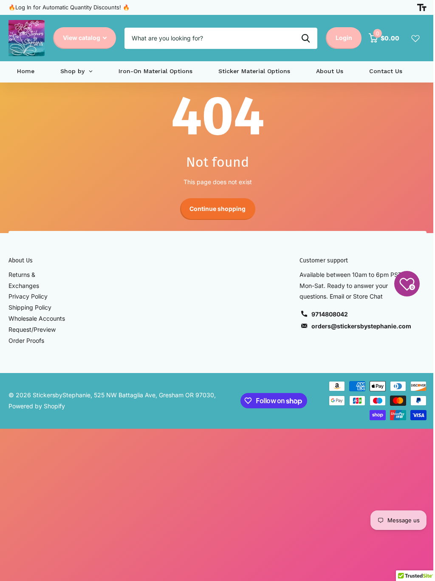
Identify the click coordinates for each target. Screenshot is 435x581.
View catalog (82, 37)
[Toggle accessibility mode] (422, 7)
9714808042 (329, 314)
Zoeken (305, 38)
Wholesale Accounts (36, 318)
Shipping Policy (29, 307)
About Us (20, 260)
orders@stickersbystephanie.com (361, 326)
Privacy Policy (28, 296)
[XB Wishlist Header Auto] (415, 38)
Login (344, 37)
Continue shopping (217, 208)
